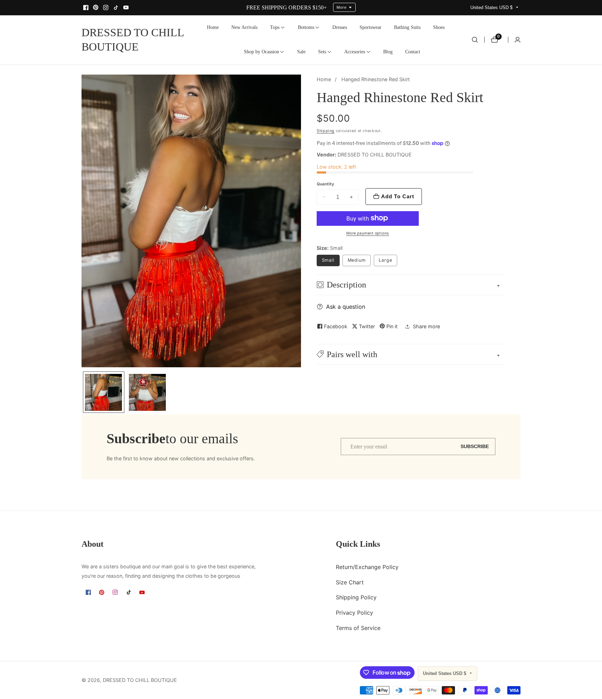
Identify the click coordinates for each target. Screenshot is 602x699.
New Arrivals (244, 27)
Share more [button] (426, 326)
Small (328, 260)
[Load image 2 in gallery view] (147, 392)
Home (213, 27)
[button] (274, 27)
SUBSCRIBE (475, 446)
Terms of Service (358, 627)
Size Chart (350, 582)
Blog (388, 51)
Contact (412, 51)
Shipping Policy (356, 597)
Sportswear (370, 27)
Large (385, 260)
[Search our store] (474, 40)
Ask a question (345, 306)
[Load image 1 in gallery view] (103, 392)
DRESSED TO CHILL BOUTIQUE (140, 680)
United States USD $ (492, 7)
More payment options (367, 233)
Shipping (325, 130)
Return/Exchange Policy (367, 566)
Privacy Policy (354, 612)
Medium (357, 260)
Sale (301, 51)
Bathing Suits (407, 27)
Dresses (339, 27)
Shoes (439, 27)
